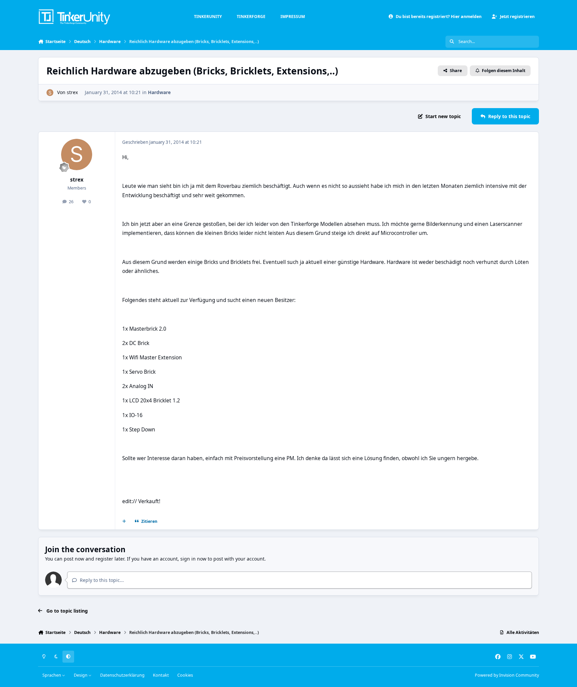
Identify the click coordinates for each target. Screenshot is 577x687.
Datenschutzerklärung (122, 675)
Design (81, 675)
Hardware (159, 92)
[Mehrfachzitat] (124, 521)
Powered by (507, 675)
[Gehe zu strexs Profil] (49, 92)
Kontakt (161, 675)
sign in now (193, 559)
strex (72, 92)
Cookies (185, 675)
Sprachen (52, 675)
